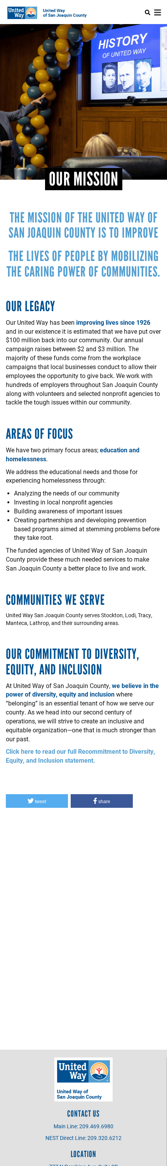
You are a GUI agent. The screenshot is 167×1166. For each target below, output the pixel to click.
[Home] (49, 13)
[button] (37, 801)
